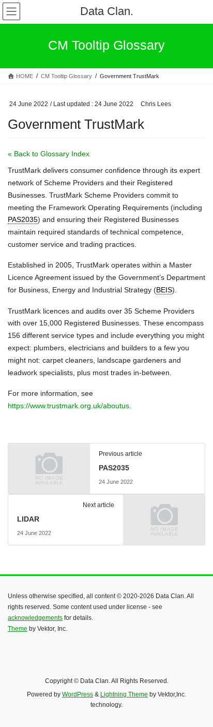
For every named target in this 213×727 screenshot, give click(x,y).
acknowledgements (35, 617)
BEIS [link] (164, 290)
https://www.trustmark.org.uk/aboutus (68, 406)
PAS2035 (114, 468)
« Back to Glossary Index (48, 154)
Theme (17, 628)
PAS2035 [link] (23, 219)
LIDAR (28, 519)
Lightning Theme (124, 694)
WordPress (77, 694)
